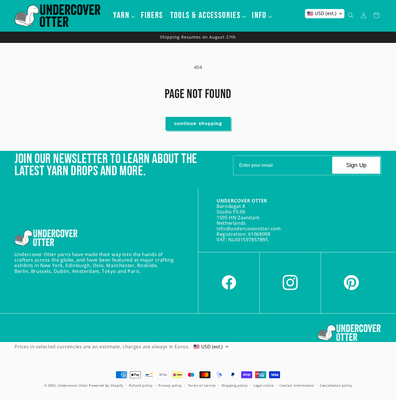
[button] (124, 15)
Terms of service (202, 385)
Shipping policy (234, 385)
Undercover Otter (73, 385)
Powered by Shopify (106, 385)
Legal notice (263, 385)
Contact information (296, 385)
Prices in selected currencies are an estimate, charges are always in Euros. (102, 346)
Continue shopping (198, 124)
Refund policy (140, 385)
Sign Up (356, 165)
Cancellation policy (336, 385)
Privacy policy (170, 385)
